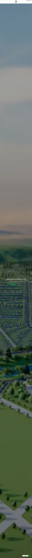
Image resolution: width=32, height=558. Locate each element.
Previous (2, 282)
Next (30, 282)
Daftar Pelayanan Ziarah (28, 0)
